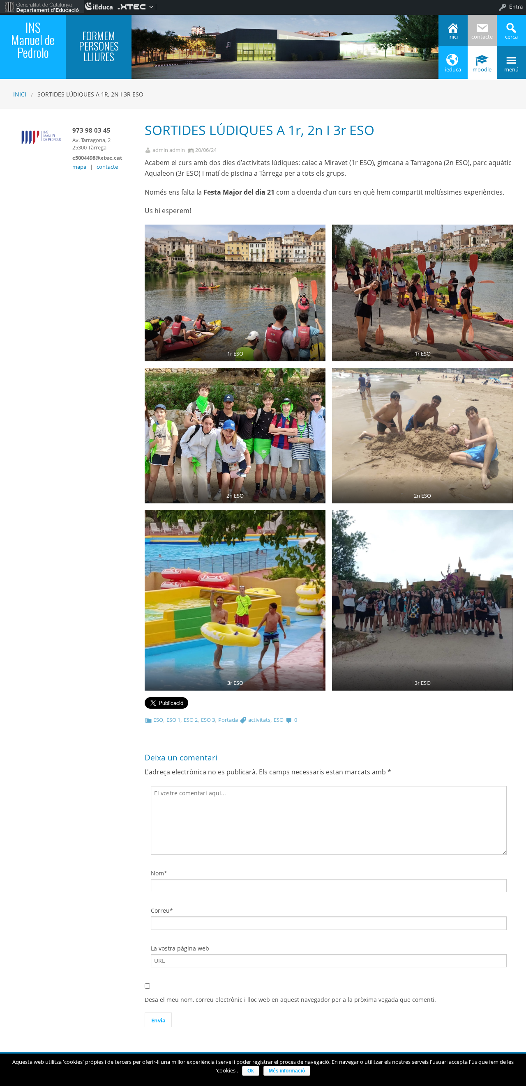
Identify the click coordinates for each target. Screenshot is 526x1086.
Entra (516, 6)
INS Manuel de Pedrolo (33, 40)
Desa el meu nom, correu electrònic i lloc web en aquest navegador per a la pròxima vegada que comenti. (290, 999)
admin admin (168, 150)
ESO (158, 719)
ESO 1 (173, 719)
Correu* (162, 910)
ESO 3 (208, 719)
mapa (79, 166)
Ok (250, 1071)
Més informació (287, 1071)
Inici (19, 94)
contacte (107, 166)
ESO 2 (191, 719)
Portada (228, 719)
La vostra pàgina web (180, 948)
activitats (259, 719)
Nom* (159, 873)
